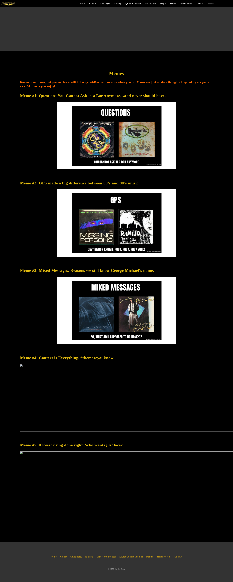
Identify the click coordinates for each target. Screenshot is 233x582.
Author (92, 3)
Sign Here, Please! (132, 3)
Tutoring (117, 3)
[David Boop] (8, 4)
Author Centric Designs (155, 3)
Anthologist (105, 3)
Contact (199, 3)
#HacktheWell (186, 3)
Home (82, 3)
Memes (172, 3)
